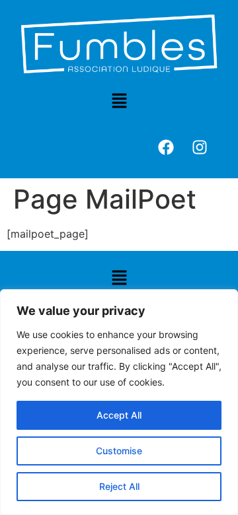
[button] (119, 102)
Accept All (119, 415)
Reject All (119, 486)
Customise (119, 450)
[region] (119, 402)
